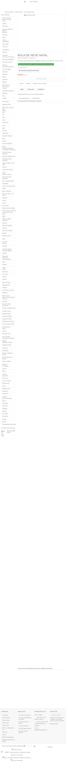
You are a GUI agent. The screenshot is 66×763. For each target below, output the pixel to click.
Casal (3, 125)
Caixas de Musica (6, 18)
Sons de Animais (6, 259)
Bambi (4, 188)
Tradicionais (5, 257)
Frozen (4, 203)
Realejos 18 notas (6, 19)
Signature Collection (7, 136)
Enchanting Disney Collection (7, 159)
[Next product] (64, 12)
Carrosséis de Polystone (8, 57)
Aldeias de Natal (6, 313)
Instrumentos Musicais (8, 66)
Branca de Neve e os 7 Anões (8, 194)
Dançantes (5, 79)
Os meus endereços (24, 726)
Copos (4, 328)
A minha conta (22, 711)
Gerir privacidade (53, 723)
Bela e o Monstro (6, 191)
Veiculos (4, 279)
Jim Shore (4, 242)
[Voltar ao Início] (1, 12)
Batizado (4, 411)
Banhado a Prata (6, 104)
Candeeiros (5, 348)
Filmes (4, 172)
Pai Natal (4, 246)
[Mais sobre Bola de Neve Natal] (3, 433)
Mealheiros (5, 292)
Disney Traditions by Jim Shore (8, 163)
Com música (5, 86)
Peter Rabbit (5, 41)
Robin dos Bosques (7, 225)
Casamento (5, 416)
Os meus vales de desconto (23, 731)
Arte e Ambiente (6, 336)
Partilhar (30, 89)
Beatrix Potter (5, 383)
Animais (4, 40)
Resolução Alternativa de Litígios (8, 740)
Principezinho (5, 49)
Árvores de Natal (6, 304)
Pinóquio (4, 233)
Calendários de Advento (8, 321)
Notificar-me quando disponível (29, 70)
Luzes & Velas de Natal (8, 324)
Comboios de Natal (7, 316)
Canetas (4, 368)
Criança (4, 77)
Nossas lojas (5, 722)
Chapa (4, 267)
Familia (4, 110)
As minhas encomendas (25, 715)
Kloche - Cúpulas (6, 361)
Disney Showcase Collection (6, 153)
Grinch (4, 386)
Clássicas (4, 52)
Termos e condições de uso (8, 728)
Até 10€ (4, 419)
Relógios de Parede (7, 342)
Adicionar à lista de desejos (40, 83)
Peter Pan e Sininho (7, 230)
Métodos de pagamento (8, 737)
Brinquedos (5, 256)
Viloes (3, 239)
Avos (3, 117)
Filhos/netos (5, 122)
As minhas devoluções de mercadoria (25, 718)
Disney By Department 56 (8, 156)
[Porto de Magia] (33, 5)
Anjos (3, 96)
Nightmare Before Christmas (6, 219)
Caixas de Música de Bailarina (7, 30)
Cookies (4, 734)
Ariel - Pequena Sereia (8, 181)
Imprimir (21, 83)
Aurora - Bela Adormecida (8, 186)
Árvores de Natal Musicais (9, 308)
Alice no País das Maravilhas (6, 177)
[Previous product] (63, 12)
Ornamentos (5, 133)
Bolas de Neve (6, 85)
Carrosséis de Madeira (8, 59)
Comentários (36, 98)
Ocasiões (4, 396)
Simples (4, 23)
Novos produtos (6, 717)
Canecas (4, 331)
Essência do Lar (6, 327)
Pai (3, 114)
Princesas (4, 35)
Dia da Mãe (5, 403)
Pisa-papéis (5, 366)
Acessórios (5, 26)
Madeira (4, 82)
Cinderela (4, 198)
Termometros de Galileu (8, 338)
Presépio (4, 130)
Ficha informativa (24, 98)
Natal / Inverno (6, 295)
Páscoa (4, 400)
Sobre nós (4, 732)
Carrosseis (5, 274)
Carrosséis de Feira (7, 62)
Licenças (4, 374)
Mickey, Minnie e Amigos (8, 208)
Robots (4, 269)
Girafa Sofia (5, 44)
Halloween (4, 408)
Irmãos (4, 120)
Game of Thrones (6, 381)
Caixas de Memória (7, 143)
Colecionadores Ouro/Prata (9, 424)
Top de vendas (6, 720)
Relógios (4, 341)
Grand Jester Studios (7, 169)
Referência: (20, 58)
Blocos (4, 371)
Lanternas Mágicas (7, 249)
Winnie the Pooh (6, 235)
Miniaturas (4, 65)
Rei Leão (4, 228)
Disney (4, 146)
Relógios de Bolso (6, 345)
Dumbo (4, 200)
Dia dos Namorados (7, 398)
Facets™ (4, 167)
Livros (3, 21)
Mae (3, 112)
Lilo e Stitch (5, 205)
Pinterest (40, 89)
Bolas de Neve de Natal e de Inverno (8, 298)
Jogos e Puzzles (6, 282)
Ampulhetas (5, 350)
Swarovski (5, 71)
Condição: (31, 58)
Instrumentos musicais (8, 290)
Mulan (3, 216)
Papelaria (4, 364)
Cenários (4, 253)
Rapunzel (4, 223)
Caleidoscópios (6, 285)
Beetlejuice (5, 391)
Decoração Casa (6, 333)
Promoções (5, 715)
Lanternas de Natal (7, 318)
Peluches (4, 287)
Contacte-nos (5, 725)
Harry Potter (5, 375)
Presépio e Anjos (6, 311)
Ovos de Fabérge (6, 69)
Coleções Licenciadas (7, 148)
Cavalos (4, 88)
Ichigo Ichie (5, 393)
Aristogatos (5, 183)
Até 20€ (4, 422)
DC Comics (5, 378)
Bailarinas (4, 32)
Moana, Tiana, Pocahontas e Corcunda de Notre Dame (9, 212)
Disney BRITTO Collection (9, 149)
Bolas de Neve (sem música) (7, 358)
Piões (3, 262)
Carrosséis (5, 55)
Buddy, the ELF (6, 388)
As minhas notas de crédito (24, 722)
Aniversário (5, 413)
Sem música (5, 101)
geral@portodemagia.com (41, 729)
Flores (3, 138)
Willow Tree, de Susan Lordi (7, 108)
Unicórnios (5, 46)
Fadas (4, 37)
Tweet (22, 89)
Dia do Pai (4, 406)
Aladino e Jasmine (7, 174)
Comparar (28, 83)
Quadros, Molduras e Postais (7, 354)
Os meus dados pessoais (25, 728)
